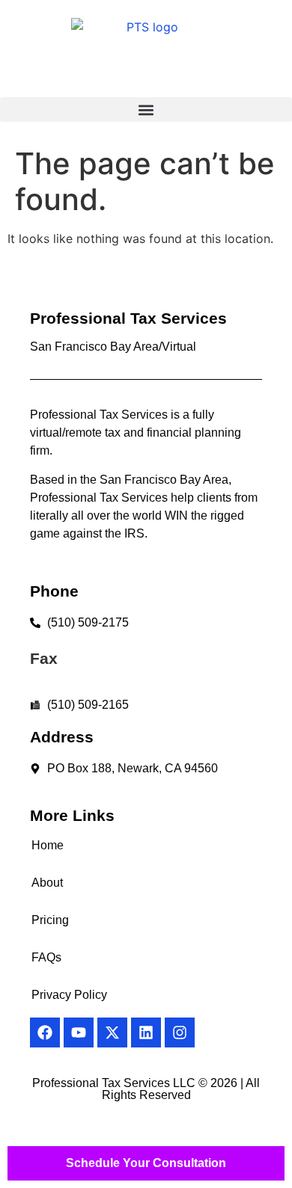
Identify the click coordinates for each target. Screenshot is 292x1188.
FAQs (46, 957)
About (47, 882)
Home (47, 845)
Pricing (50, 920)
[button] (146, 109)
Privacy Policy (69, 994)
